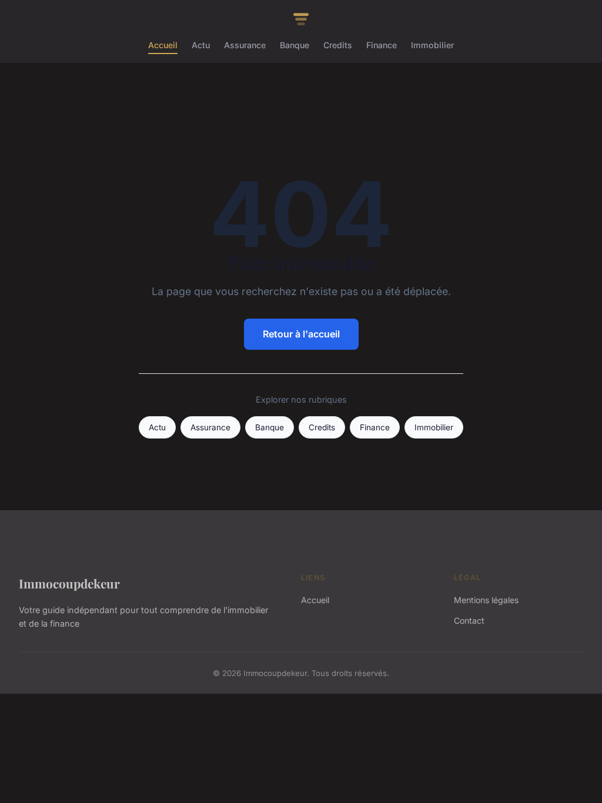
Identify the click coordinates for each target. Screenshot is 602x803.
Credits (337, 45)
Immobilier (432, 45)
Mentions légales (486, 600)
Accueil (163, 45)
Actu (201, 45)
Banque (294, 45)
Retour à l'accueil (301, 334)
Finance (381, 45)
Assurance (245, 45)
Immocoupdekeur (69, 583)
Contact (469, 620)
